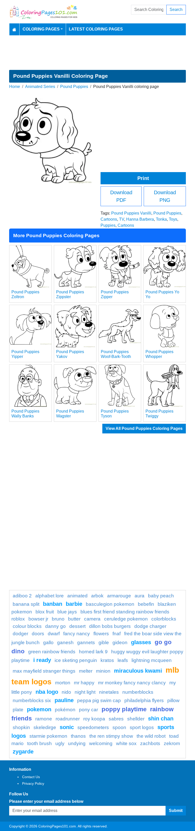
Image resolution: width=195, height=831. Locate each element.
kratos (107, 660)
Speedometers (93, 727)
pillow (173, 700)
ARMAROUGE (119, 595)
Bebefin (146, 604)
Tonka (161, 219)
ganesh (65, 642)
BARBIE (74, 604)
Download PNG (165, 196)
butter (74, 619)
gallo (48, 642)
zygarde (23, 751)
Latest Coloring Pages (96, 29)
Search (176, 9)
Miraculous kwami (138, 671)
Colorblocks (163, 619)
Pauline (64, 700)
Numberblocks (137, 692)
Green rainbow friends (51, 651)
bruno (58, 619)
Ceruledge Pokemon (126, 619)
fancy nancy (76, 633)
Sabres (116, 718)
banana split (26, 604)
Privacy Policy (33, 783)
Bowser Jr (38, 619)
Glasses (141, 642)
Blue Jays (67, 611)
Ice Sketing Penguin (76, 660)
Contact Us (31, 777)
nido (66, 692)
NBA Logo (47, 692)
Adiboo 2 (22, 595)
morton (62, 682)
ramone (43, 718)
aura (139, 595)
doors (38, 633)
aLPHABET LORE (49, 595)
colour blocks (27, 626)
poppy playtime (124, 709)
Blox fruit (45, 611)
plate (18, 709)
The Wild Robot (151, 736)
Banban (52, 604)
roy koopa (94, 718)
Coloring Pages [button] (41, 29)
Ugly (59, 743)
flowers (101, 633)
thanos (78, 736)
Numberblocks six (32, 700)
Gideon (119, 642)
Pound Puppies (74, 86)
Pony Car (88, 709)
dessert (77, 626)
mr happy (84, 682)
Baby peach (161, 595)
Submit (176, 810)
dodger (20, 633)
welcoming (100, 743)
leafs (123, 660)
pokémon (65, 709)
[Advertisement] (97, 52)
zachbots (150, 743)
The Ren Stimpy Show (111, 736)
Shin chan (160, 718)
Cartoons (109, 219)
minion (103, 671)
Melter (85, 671)
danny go (55, 626)
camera (92, 619)
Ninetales (109, 692)
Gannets (86, 642)
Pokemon (39, 709)
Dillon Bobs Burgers (110, 626)
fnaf (116, 633)
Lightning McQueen (152, 660)
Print (143, 178)
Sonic (67, 727)
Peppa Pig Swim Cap (99, 700)
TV (121, 219)
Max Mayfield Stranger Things (44, 671)
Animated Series (40, 86)
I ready (42, 660)
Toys (173, 219)
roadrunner (68, 718)
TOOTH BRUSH (39, 743)
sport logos (142, 727)
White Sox (126, 743)
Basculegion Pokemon (110, 604)
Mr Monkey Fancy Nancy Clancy (132, 682)
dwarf (54, 633)
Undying (77, 743)
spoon (119, 727)
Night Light (85, 692)
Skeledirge (45, 727)
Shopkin (21, 727)
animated (77, 595)
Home (14, 86)
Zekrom (172, 743)
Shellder (135, 718)
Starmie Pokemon (48, 736)
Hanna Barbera (140, 219)
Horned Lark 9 (93, 651)
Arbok (97, 595)
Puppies (108, 225)
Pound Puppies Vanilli (131, 213)
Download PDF (121, 196)
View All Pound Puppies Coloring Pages (144, 428)
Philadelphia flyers (144, 700)
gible (104, 642)
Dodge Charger (150, 626)
